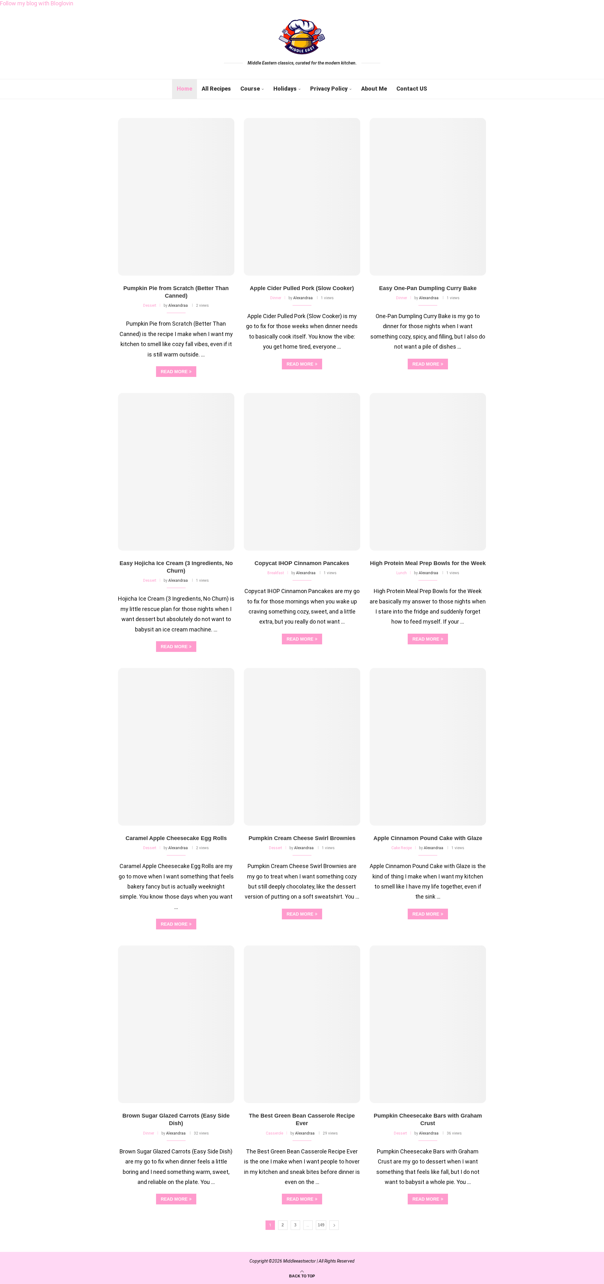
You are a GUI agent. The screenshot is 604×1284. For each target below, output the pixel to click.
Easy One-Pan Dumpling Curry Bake (428, 288)
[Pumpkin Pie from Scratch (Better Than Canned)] (176, 197)
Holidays (285, 88)
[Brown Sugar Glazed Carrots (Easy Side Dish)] (176, 1024)
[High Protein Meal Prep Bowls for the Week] (428, 472)
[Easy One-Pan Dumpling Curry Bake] (428, 197)
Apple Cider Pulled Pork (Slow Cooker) (302, 288)
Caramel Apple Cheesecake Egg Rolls (176, 838)
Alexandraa (178, 305)
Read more (174, 371)
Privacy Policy (329, 88)
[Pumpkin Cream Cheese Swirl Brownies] (302, 747)
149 (321, 1225)
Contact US (411, 88)
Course (250, 88)
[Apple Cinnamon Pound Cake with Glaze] (428, 747)
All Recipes (216, 88)
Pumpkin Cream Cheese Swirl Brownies (302, 838)
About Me (374, 88)
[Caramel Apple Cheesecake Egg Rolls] (176, 747)
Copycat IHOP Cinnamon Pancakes (301, 563)
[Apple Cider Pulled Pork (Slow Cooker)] (302, 197)
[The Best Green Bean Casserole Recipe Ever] (302, 1024)
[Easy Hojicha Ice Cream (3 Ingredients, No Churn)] (176, 472)
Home (184, 88)
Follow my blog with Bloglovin (36, 3)
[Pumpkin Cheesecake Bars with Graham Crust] (428, 1024)
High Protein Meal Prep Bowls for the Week (428, 563)
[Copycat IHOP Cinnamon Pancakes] (302, 472)
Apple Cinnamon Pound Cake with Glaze (427, 838)
